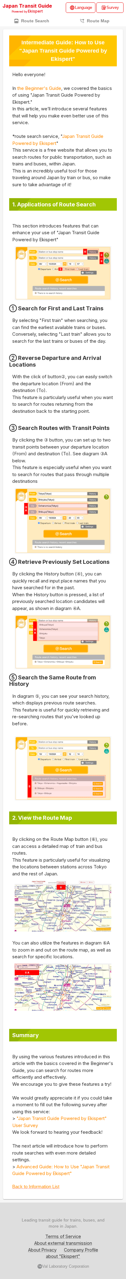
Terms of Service (63, 1236)
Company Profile (81, 1249)
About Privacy (42, 1249)
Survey (112, 7)
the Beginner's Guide (39, 88)
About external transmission (63, 1243)
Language (83, 7)
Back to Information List (35, 1186)
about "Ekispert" (63, 1256)
